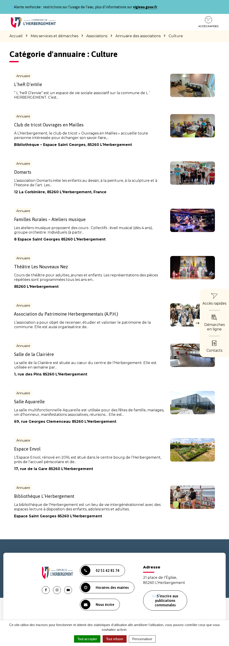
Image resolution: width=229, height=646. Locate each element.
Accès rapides (208, 26)
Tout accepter (87, 639)
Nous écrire (105, 605)
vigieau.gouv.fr (145, 7)
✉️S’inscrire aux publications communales (165, 600)
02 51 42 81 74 (107, 570)
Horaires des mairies (112, 587)
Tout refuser (114, 639)
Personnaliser (142, 639)
